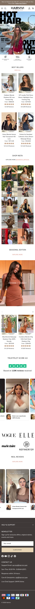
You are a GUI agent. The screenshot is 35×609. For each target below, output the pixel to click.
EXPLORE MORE (17, 254)
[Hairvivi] (17, 8)
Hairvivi (8, 602)
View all (17, 70)
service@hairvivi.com (19, 565)
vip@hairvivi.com (21, 577)
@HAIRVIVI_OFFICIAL (22, 160)
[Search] (6, 8)
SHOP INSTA (17, 156)
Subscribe (17, 550)
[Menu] (2, 8)
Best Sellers (17, 67)
